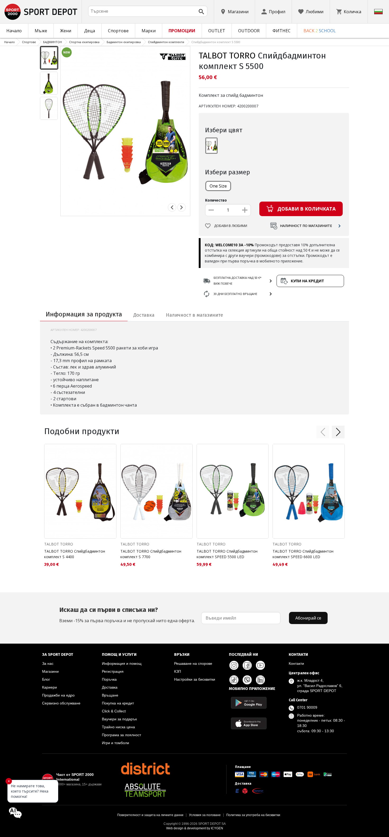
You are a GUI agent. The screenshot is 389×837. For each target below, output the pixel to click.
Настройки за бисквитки (194, 679)
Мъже (41, 31)
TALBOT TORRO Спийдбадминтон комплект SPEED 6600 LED (303, 554)
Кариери (49, 687)
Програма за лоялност (121, 735)
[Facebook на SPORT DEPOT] (247, 665)
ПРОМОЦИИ (182, 31)
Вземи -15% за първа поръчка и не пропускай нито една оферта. (127, 615)
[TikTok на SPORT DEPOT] (234, 680)
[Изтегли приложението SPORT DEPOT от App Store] (249, 723)
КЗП (177, 671)
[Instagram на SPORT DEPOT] (234, 665)
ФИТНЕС (282, 31)
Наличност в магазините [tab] (194, 315)
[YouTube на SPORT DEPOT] (260, 665)
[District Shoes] (145, 768)
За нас (47, 663)
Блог (46, 679)
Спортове (118, 31)
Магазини (50, 671)
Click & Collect (114, 711)
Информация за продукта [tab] (84, 314)
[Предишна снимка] (172, 207)
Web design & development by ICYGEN (194, 828)
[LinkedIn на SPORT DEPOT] (260, 680)
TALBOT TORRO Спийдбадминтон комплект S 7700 (150, 554)
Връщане (110, 695)
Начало (14, 31)
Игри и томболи (115, 743)
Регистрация (113, 671)
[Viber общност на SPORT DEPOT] (247, 680)
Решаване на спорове (193, 663)
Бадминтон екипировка (124, 42)
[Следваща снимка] (181, 207)
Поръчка (109, 679)
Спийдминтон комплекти (166, 42)
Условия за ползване (205, 815)
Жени (65, 31)
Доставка (109, 687)
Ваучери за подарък (119, 719)
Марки (149, 31)
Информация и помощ (122, 663)
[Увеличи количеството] (245, 210)
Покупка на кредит (118, 703)
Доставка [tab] (144, 315)
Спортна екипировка (84, 42)
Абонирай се (308, 618)
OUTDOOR (249, 31)
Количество (216, 200)
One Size (218, 186)
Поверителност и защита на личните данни (150, 815)
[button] (322, 432)
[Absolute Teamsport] (145, 790)
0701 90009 (307, 707)
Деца (89, 31)
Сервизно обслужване (61, 703)
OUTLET (216, 31)
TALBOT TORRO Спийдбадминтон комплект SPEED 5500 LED (227, 554)
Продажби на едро (58, 695)
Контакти (296, 663)
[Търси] (201, 12)
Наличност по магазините (306, 226)
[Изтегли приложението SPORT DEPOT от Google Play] (249, 703)
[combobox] (147, 11)
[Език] (378, 11)
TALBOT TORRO (227, 56)
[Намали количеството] (211, 210)
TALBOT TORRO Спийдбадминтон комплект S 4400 (74, 554)
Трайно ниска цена (118, 727)
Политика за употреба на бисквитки (253, 815)
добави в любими (230, 226)
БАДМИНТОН (52, 42)
